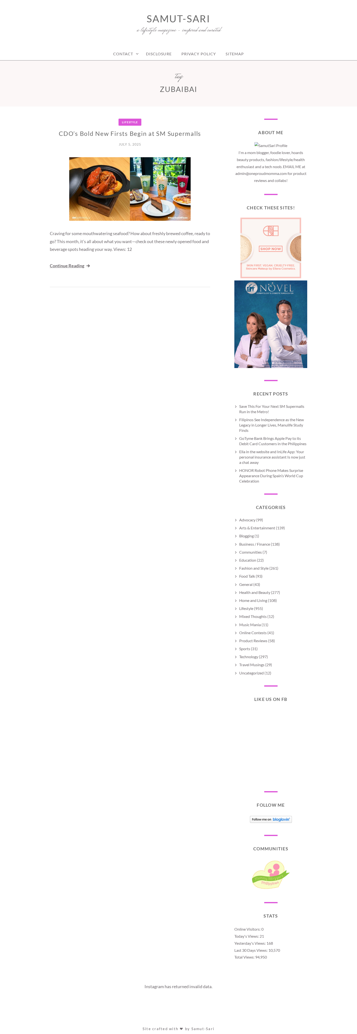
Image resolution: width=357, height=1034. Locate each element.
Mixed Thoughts (253, 616)
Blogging (246, 535)
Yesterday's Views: (250, 943)
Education (247, 560)
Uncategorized (251, 673)
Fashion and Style (254, 568)
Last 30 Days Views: (251, 950)
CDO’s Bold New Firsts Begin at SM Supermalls (130, 133)
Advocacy (247, 519)
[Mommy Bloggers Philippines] (270, 888)
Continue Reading (67, 265)
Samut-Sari (178, 19)
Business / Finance (254, 544)
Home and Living (253, 600)
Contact (123, 53)
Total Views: (244, 957)
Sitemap (235, 53)
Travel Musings (251, 664)
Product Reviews (253, 640)
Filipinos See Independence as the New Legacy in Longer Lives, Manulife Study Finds (271, 425)
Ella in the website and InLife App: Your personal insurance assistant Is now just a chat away (272, 457)
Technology (248, 656)
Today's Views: (247, 936)
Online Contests (253, 632)
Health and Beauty (254, 592)
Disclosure (159, 53)
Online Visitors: (247, 929)
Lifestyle (130, 122)
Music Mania (250, 624)
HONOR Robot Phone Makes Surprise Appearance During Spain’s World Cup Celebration (271, 475)
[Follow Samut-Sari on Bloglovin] (271, 821)
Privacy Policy (198, 53)
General (246, 584)
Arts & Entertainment (257, 527)
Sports (244, 648)
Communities (250, 552)
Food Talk (247, 576)
